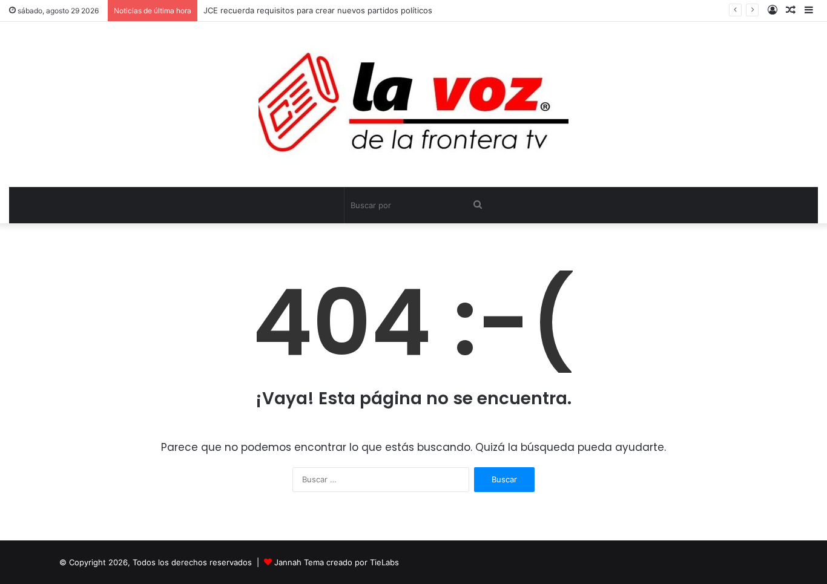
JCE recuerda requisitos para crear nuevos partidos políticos (317, 10)
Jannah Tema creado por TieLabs (336, 562)
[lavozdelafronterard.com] (413, 104)
